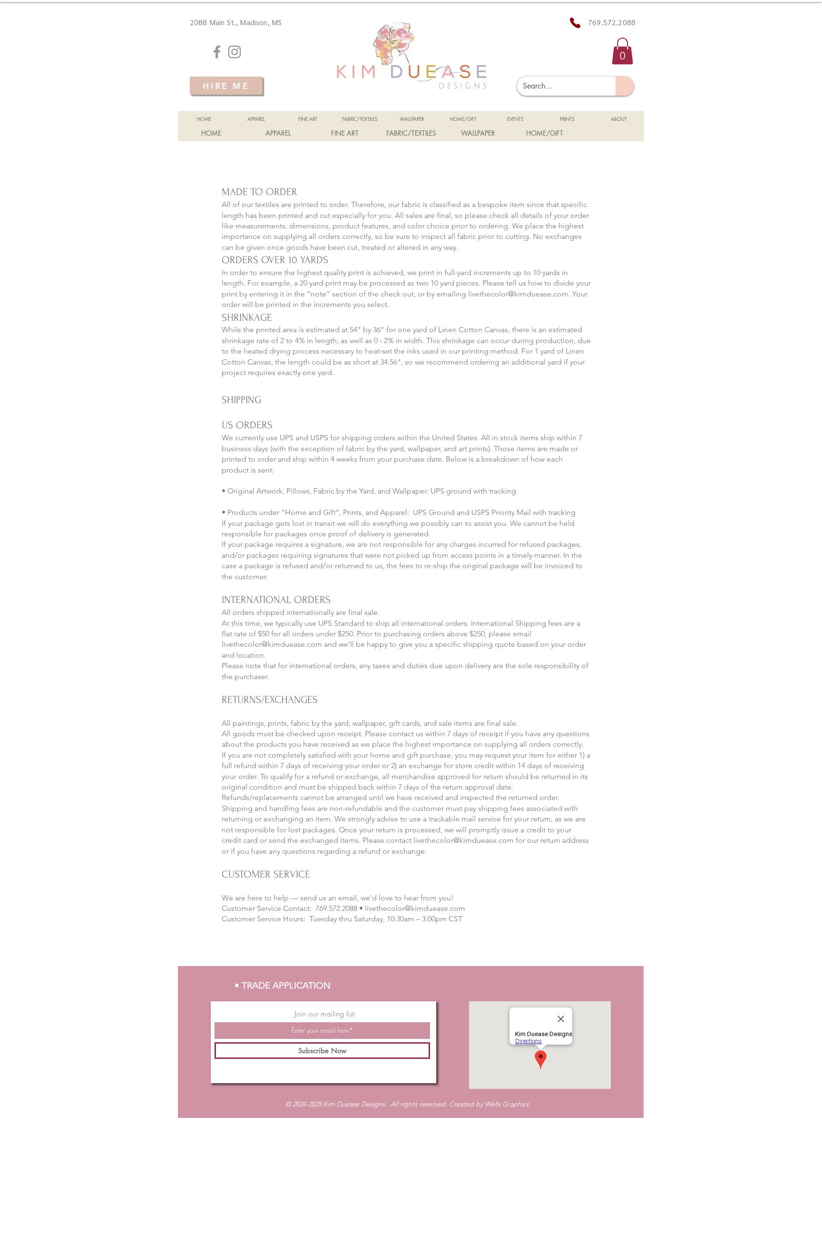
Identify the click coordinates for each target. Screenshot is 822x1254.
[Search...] (625, 86)
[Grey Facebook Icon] (216, 51)
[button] (622, 51)
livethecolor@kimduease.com (518, 293)
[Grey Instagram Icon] (234, 51)
